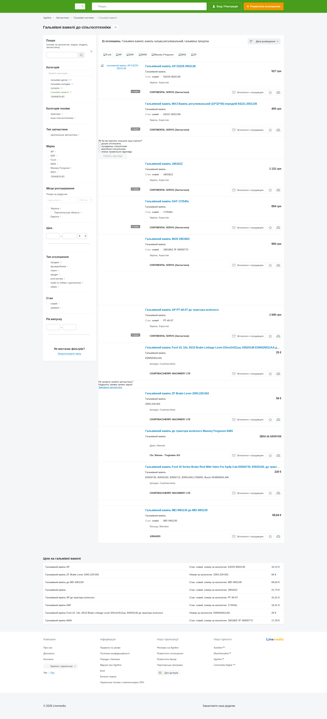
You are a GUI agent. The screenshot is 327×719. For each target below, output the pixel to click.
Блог (102, 670)
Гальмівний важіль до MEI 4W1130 (64, 582)
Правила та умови (110, 647)
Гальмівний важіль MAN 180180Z (167, 238)
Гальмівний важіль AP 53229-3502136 (170, 66)
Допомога (48, 653)
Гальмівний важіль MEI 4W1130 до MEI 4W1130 (176, 510)
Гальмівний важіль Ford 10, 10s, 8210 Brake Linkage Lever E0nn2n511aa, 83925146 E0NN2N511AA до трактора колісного (225, 347)
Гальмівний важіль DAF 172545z (167, 201)
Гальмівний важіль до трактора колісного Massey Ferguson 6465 (189, 431)
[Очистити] (91, 51)
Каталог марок (108, 676)
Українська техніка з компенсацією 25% (122, 682)
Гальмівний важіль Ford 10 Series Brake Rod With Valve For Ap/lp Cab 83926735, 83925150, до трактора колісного (220, 466)
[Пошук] (95, 6)
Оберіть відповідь (113, 156)
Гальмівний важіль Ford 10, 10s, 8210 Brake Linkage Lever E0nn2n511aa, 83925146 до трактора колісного (104, 612)
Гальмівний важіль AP (57, 567)
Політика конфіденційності (115, 653)
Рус (52, 672)
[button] (270, 92)
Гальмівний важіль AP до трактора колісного (70, 597)
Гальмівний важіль (55, 589)
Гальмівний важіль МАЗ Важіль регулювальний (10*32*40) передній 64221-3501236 (201, 103)
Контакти (48, 659)
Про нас (47, 647)
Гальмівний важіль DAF (58, 605)
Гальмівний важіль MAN (58, 620)
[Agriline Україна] (57, 6)
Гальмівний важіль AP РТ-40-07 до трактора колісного (182, 309)
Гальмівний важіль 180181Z (164, 163)
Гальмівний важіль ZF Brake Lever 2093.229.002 (177, 393)
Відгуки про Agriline (110, 665)
